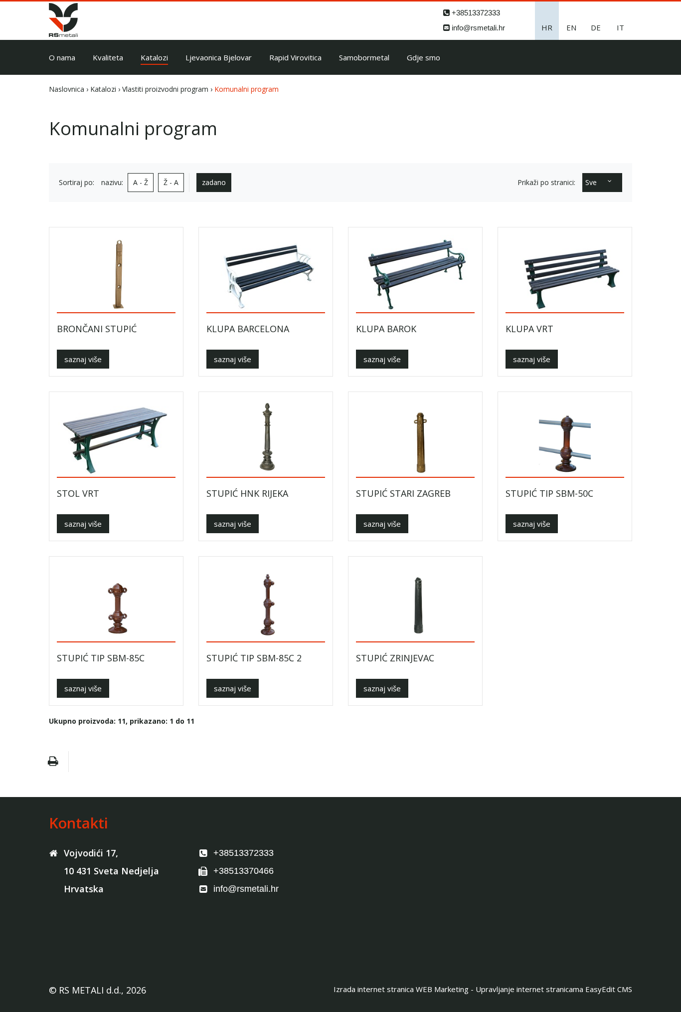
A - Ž (140, 182)
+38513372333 (476, 12)
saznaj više (83, 359)
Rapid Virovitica (295, 57)
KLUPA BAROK (386, 329)
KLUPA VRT (529, 329)
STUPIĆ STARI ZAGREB (403, 493)
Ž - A (171, 182)
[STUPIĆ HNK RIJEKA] (265, 438)
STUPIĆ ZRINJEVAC (395, 658)
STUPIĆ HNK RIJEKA (247, 493)
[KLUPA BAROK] (415, 273)
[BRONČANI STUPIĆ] (116, 273)
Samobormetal (364, 57)
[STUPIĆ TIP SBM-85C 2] (265, 602)
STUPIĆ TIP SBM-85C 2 (254, 658)
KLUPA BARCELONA (247, 329)
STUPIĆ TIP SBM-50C (549, 493)
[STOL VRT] (116, 438)
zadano (214, 182)
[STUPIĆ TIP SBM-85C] (116, 602)
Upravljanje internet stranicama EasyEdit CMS (554, 989)
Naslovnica (66, 89)
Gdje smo (423, 57)
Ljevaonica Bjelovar (218, 57)
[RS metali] (63, 34)
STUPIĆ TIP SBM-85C (101, 658)
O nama (62, 57)
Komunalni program (246, 89)
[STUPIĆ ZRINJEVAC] (415, 602)
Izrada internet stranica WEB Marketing (401, 989)
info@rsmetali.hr (478, 27)
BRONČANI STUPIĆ (97, 329)
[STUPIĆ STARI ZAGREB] (415, 438)
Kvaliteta (108, 57)
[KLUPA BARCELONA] (265, 273)
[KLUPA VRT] (565, 273)
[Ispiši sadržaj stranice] (52, 761)
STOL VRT (78, 493)
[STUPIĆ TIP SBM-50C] (565, 438)
